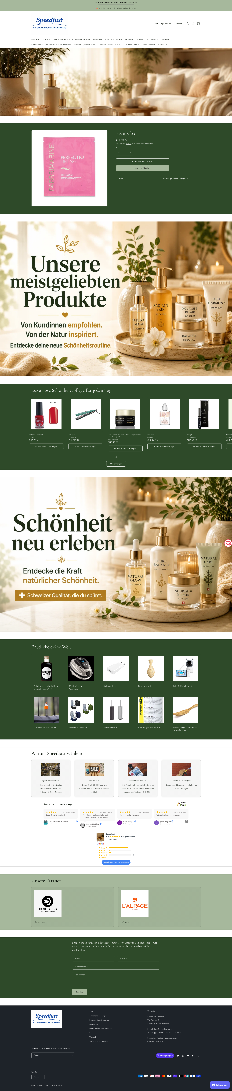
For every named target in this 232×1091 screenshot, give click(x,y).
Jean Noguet (91, 821)
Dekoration (143, 686)
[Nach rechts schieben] (121, 457)
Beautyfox (72, 435)
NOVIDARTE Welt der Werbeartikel (169, 821)
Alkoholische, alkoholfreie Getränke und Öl (46, 687)
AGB (91, 1011)
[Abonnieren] (72, 1055)
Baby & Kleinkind (181, 686)
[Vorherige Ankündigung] (32, 8)
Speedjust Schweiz (43, 1085)
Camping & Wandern (148, 727)
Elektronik (108, 686)
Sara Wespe (55, 821)
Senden (79, 992)
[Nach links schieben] (110, 457)
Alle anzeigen (116, 463)
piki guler (127, 821)
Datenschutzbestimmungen (99, 1020)
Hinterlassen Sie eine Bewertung (116, 862)
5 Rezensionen (128, 824)
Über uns (92, 1033)
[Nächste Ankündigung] (199, 8)
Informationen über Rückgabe (100, 1028)
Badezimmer (109, 727)
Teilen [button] (120, 178)
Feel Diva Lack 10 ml (36, 435)
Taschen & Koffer (77, 727)
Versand (128, 143)
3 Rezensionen (91, 824)
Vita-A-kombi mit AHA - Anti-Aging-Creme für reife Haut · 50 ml (124, 436)
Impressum (93, 1024)
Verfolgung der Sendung (99, 1041)
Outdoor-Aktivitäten (43, 727)
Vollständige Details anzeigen (174, 178)
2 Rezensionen (55, 824)
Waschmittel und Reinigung (76, 687)
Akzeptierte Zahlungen (98, 1016)
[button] (46, 39)
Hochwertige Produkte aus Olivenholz (185, 729)
